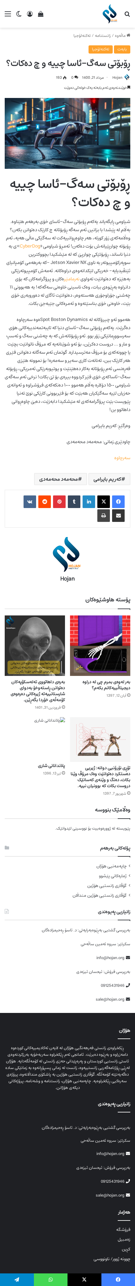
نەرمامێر (71, 279)
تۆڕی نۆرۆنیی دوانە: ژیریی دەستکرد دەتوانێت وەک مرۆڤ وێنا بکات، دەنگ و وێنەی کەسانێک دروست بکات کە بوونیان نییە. (100, 777)
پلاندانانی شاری (51, 765)
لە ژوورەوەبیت (103, 828)
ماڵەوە (121, 35)
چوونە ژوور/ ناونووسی (112, 1259)
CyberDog (30, 246)
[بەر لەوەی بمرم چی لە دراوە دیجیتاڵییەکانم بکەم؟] (100, 645)
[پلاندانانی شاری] (35, 738)
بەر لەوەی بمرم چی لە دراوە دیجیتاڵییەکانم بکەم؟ (106, 685)
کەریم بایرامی (107, 479)
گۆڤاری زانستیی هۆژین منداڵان (100, 895)
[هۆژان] (111, 13)
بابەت (122, 49)
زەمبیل (124, 1239)
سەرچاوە (122, 458)
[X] (103, 501)
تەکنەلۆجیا (82, 35)
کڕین (126, 1249)
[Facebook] (118, 501)
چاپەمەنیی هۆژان (111, 866)
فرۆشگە (123, 1229)
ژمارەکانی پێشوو (113, 876)
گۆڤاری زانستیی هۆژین (107, 886)
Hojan (117, 77)
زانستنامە (103, 35)
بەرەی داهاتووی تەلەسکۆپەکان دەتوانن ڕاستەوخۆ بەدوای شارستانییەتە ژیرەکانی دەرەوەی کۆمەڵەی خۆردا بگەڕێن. (38, 691)
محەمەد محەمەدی (58, 479)
